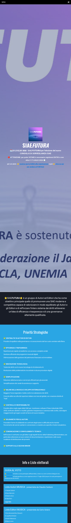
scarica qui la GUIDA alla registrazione (34, 164)
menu (4, 2)
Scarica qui (10, 473)
